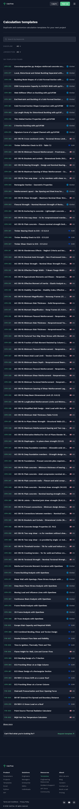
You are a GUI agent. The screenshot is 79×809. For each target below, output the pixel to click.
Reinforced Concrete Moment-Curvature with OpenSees (38, 566)
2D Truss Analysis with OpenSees (28, 619)
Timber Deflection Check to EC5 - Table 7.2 (32, 145)
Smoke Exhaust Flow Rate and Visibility (31, 638)
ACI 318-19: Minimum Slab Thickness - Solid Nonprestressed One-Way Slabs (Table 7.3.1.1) (40, 303)
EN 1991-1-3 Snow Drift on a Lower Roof (31, 678)
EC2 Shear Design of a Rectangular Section (32, 671)
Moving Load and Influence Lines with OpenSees (35, 592)
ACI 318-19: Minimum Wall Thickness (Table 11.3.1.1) (36, 415)
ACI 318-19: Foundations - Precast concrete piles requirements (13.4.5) (40, 461)
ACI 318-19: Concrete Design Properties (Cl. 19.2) (35, 527)
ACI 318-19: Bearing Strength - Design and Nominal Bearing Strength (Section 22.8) (40, 165)
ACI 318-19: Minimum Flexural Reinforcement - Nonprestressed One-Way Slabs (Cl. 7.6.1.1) (40, 316)
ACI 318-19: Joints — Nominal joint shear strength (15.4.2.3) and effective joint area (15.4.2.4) (40, 500)
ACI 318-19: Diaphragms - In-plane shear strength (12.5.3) (39, 441)
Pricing (62, 793)
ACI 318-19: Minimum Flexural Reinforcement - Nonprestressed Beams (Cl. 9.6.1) (40, 369)
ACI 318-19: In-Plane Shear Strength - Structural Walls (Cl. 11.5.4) (40, 421)
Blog (61, 779)
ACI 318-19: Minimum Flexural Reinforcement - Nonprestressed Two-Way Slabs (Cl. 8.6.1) (40, 349)
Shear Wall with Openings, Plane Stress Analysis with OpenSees (39, 579)
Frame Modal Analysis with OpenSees (30, 605)
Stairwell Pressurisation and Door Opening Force (35, 691)
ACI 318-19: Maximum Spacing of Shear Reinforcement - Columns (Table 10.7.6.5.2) (40, 172)
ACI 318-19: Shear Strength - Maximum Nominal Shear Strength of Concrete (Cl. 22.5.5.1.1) (40, 198)
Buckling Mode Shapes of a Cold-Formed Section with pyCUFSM (39, 79)
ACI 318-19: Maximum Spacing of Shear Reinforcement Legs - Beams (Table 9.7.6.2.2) (40, 388)
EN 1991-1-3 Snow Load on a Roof (28, 704)
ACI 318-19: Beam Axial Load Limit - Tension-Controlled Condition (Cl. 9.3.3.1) (40, 356)
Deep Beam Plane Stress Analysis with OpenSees (35, 586)
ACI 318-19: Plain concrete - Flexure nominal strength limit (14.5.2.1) (40, 224)
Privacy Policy (24, 802)
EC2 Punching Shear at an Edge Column (31, 665)
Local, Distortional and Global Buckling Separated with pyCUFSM (39, 73)
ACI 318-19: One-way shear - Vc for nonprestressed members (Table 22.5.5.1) (40, 218)
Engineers (26, 776)
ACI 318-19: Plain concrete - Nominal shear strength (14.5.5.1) (40, 487)
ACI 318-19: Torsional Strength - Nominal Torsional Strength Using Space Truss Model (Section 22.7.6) (40, 559)
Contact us (63, 786)
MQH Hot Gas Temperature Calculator (30, 717)
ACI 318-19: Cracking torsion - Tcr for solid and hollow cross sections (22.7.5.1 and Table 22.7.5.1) (40, 553)
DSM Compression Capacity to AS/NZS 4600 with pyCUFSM (39, 86)
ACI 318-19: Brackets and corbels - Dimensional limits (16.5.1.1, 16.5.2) (40, 158)
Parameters (8, 776)
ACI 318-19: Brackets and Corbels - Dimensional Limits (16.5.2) (40, 520)
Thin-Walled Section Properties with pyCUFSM (34, 119)
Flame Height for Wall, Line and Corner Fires (33, 651)
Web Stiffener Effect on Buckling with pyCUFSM (35, 93)
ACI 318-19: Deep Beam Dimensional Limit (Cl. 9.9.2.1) (37, 395)
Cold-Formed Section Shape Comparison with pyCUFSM (38, 106)
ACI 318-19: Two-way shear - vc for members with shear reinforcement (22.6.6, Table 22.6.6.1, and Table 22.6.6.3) (40, 178)
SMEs (24, 786)
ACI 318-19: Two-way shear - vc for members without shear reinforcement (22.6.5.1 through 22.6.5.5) (40, 533)
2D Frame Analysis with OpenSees (29, 612)
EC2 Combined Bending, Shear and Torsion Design (35, 632)
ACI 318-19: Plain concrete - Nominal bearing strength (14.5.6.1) (40, 494)
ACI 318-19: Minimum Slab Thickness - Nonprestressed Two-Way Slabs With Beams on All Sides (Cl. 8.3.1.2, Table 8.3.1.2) (40, 329)
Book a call (63, 789)
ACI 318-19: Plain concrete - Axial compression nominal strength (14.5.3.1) (40, 474)
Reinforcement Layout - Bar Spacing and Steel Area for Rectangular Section (39, 191)
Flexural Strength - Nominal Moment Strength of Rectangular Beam (39, 204)
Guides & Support (48, 785)
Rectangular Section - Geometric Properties (33, 185)
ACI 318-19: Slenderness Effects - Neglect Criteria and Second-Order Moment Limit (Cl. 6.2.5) (40, 250)
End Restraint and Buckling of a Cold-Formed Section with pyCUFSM (39, 99)
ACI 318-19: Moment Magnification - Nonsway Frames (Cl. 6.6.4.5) (40, 296)
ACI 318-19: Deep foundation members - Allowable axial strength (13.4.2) (40, 448)
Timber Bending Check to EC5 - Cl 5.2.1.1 (31, 237)
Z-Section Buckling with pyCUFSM (29, 126)
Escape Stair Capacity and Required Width (32, 625)
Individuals (26, 789)
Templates (7, 783)
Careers (62, 783)
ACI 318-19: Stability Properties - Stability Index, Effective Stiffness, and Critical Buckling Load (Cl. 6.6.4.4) (40, 290)
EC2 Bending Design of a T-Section (29, 658)
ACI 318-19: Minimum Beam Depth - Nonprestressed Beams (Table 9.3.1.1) (40, 362)
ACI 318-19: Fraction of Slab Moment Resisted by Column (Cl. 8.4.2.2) (40, 342)
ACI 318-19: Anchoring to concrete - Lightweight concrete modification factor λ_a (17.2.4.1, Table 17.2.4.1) (40, 211)
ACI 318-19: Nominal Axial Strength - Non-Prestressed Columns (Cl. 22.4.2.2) (40, 257)
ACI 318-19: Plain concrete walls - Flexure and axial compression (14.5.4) (40, 481)
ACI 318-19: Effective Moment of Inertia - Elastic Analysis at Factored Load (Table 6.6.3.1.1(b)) (40, 283)
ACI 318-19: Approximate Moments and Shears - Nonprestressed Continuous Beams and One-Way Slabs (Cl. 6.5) (40, 277)
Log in (54, 4)
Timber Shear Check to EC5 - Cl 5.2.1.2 (30, 244)
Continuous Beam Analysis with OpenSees (32, 599)
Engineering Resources (45, 780)
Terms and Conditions (10, 802)
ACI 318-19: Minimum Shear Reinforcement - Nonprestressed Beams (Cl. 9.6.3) (40, 375)
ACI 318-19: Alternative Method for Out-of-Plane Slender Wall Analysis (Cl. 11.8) (40, 435)
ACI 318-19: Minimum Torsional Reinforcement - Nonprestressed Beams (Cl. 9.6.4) (40, 382)
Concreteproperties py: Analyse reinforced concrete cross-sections (39, 66)
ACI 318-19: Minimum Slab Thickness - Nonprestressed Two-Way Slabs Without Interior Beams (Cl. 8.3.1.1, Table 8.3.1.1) (40, 323)
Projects (6, 779)
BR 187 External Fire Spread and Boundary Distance (36, 698)
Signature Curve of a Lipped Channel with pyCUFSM (36, 132)
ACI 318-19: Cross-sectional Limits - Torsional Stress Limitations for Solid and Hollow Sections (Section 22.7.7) (40, 139)
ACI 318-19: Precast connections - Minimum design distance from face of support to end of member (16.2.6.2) (40, 507)
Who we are (64, 776)
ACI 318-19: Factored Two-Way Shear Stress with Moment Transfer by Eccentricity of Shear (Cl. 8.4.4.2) (40, 336)
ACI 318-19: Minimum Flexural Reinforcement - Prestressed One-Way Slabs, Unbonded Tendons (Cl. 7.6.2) (40, 152)
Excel (5, 786)
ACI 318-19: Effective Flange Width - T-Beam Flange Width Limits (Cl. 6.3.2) (40, 270)
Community (45, 792)
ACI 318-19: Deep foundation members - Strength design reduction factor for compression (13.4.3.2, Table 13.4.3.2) (40, 454)
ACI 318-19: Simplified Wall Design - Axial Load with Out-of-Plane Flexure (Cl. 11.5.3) (40, 408)
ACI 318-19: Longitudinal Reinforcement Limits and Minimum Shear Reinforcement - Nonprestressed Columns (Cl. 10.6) (40, 402)
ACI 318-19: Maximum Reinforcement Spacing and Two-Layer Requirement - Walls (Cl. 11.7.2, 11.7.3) (40, 428)
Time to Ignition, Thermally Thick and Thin (32, 645)
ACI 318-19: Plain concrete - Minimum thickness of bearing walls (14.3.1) (40, 467)
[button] (19, 46)
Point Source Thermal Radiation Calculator (32, 711)
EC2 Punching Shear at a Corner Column (31, 684)
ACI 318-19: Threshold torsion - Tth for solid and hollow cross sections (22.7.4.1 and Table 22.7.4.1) (40, 546)
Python (6, 789)
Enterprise (26, 783)
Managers (26, 779)
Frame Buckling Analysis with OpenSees (31, 573)
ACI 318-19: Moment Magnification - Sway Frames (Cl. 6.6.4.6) (40, 310)
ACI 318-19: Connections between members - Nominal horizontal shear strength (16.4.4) (40, 513)
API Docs (44, 788)
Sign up (65, 4)
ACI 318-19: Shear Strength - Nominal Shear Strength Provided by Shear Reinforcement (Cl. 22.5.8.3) (40, 264)
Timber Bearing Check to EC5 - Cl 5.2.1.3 (31, 231)
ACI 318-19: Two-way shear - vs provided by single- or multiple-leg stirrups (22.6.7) (40, 540)
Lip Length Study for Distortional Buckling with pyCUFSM (39, 112)
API (4, 793)
